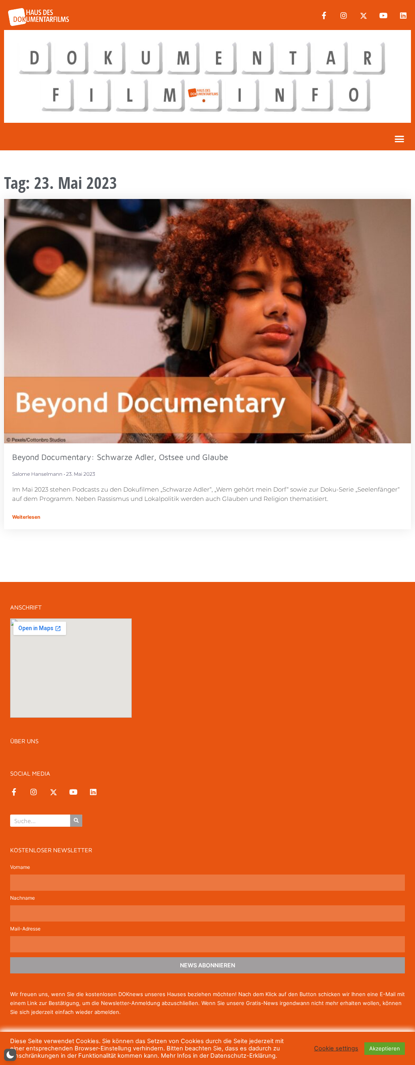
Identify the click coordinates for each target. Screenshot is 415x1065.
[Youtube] (383, 15)
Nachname (22, 898)
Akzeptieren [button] (384, 1048)
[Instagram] (343, 15)
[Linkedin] (403, 15)
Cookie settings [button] (336, 1048)
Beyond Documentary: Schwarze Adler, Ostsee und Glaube (120, 457)
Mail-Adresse (25, 929)
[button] (399, 138)
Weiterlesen (26, 517)
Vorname (20, 867)
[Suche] (76, 821)
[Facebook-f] (323, 15)
